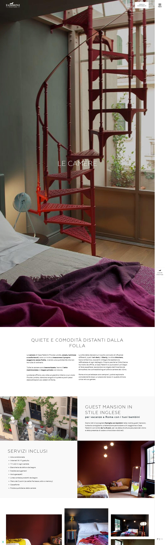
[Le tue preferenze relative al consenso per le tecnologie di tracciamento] (3, 542)
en (162, 539)
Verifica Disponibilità (141, 5)
